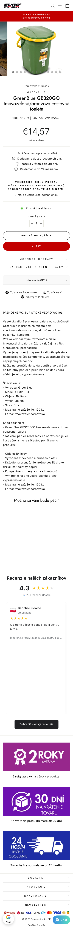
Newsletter (35, 904)
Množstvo (36, 216)
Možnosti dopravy (36, 259)
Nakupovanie (35, 896)
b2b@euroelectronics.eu (41, 195)
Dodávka (35, 878)
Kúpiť (36, 246)
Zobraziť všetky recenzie (36, 724)
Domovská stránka (35, 85)
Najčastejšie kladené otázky (36, 267)
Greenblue (36, 92)
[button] (61, 920)
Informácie (36, 887)
